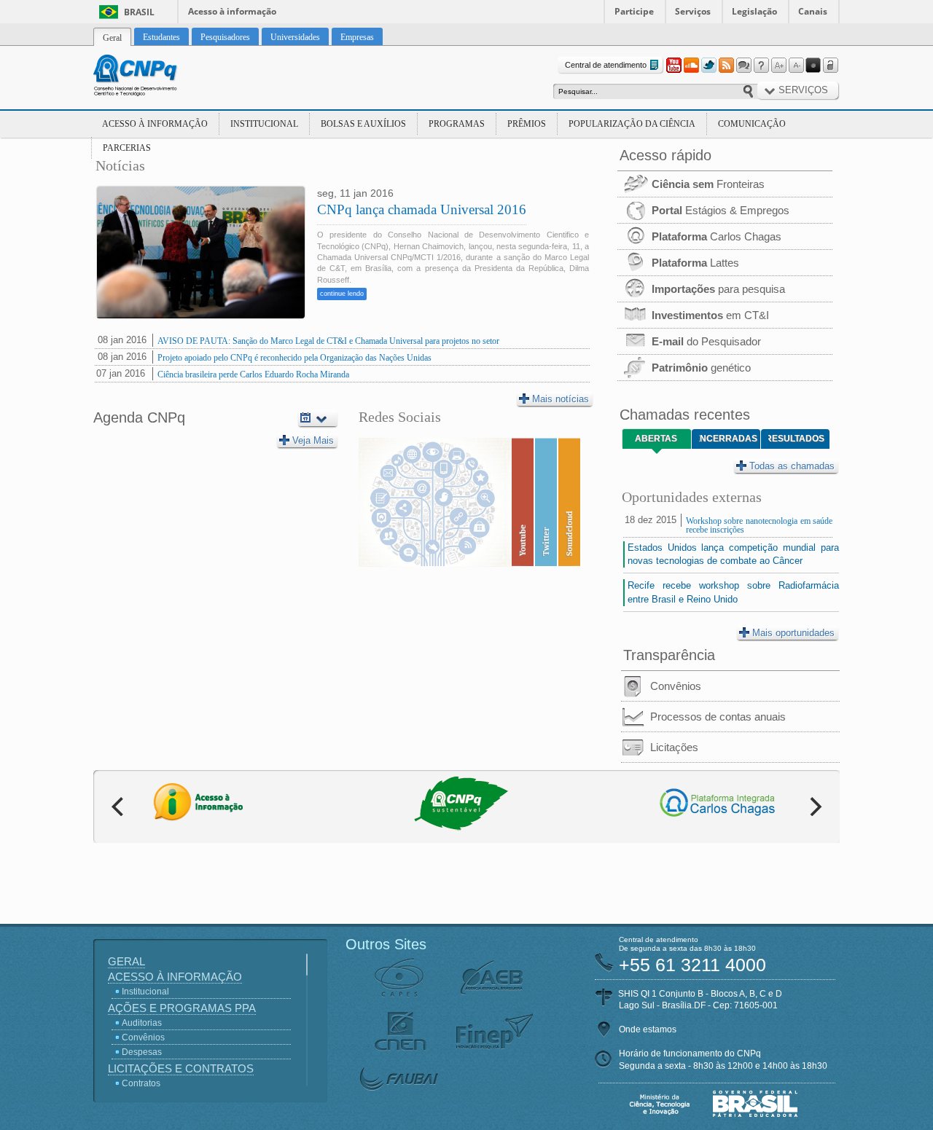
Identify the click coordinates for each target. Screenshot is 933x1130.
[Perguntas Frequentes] (761, 66)
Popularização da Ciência (632, 124)
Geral (126, 961)
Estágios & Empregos (720, 210)
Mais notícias (560, 398)
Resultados (796, 438)
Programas (457, 124)
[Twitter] (708, 66)
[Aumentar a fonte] (778, 66)
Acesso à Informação (155, 124)
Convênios (675, 686)
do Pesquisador (706, 341)
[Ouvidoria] (743, 66)
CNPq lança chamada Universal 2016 (421, 209)
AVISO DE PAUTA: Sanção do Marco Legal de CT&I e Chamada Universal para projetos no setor (328, 341)
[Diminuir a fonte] (796, 66)
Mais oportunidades (793, 632)
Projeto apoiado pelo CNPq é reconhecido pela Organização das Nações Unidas (294, 357)
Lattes (695, 262)
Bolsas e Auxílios (363, 124)
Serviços (693, 11)
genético (701, 367)
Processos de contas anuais (718, 716)
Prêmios (526, 124)
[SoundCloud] (691, 66)
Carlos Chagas (716, 236)
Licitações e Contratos (181, 1068)
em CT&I (710, 315)
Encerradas (728, 438)
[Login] (831, 66)
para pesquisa (718, 289)
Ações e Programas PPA (182, 1008)
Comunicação (752, 124)
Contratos (141, 1083)
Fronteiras (708, 184)
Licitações (674, 747)
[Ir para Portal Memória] (153, 77)
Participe (634, 11)
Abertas (656, 438)
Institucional (264, 124)
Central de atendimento (606, 64)
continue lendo (342, 293)
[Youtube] (673, 66)
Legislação (754, 11)
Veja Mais (313, 440)
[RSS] (726, 66)
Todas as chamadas (792, 465)
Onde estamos (647, 1029)
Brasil (139, 12)
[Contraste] (813, 66)
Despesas (142, 1052)
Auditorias (142, 1023)
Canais (812, 11)
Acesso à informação (232, 11)
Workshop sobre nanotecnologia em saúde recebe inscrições (759, 525)
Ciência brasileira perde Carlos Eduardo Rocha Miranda (253, 374)
